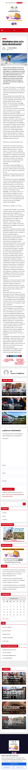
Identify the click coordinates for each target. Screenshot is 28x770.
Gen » (7, 618)
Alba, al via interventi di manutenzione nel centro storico (13, 722)
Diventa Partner (6, 634)
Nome (4, 465)
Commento (5, 438)
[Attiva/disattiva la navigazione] (14, 30)
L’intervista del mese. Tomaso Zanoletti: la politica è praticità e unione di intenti (19, 362)
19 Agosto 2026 (8, 725)
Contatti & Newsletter (7, 637)
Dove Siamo (5, 641)
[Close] (26, 755)
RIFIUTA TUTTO (20, 767)
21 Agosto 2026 (8, 710)
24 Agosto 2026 (8, 695)
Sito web (4, 481)
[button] (26, 30)
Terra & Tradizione (7, 627)
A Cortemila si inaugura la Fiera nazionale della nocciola (13, 708)
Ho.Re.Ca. (4, 519)
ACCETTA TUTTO (14, 763)
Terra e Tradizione (12, 47)
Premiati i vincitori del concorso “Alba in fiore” (9, 360)
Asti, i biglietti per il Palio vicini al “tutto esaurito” (12, 677)
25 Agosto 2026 (8, 680)
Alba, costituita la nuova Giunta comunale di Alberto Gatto (13, 391)
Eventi (3, 516)
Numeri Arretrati (6, 630)
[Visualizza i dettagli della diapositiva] (14, 534)
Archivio (4, 38)
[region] (14, 762)
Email (4, 473)
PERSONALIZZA (7, 767)
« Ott (3, 618)
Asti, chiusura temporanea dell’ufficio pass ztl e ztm (13, 692)
